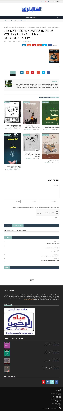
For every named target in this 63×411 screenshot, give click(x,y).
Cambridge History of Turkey (52, 343)
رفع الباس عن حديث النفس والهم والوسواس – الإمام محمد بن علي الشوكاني (31, 154)
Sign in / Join (56, 1)
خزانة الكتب (58, 406)
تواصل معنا (59, 404)
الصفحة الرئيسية (57, 401)
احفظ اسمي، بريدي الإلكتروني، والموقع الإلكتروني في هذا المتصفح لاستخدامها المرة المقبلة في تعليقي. (36, 207)
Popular (14, 338)
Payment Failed (57, 400)
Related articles (54, 97)
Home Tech (58, 397)
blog (60, 389)
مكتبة (60, 407)
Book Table (58, 390)
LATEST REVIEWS (17, 226)
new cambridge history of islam (52, 351)
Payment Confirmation (56, 399)
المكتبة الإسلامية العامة (56, 403)
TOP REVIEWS (8, 225)
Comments (7, 338)
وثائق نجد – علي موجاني (53, 160)
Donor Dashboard (57, 396)
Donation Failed (57, 395)
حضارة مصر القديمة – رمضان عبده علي (18, 20)
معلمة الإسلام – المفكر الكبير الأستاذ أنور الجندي (15, 230)
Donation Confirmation (56, 393)
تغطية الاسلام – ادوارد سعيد (52, 127)
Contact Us (58, 392)
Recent (21, 338)
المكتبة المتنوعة (7, 102)
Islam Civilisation (55, 359)
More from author (44, 97)
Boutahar (28, 41)
